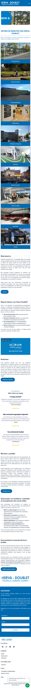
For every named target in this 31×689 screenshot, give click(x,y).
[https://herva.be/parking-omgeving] (15, 133)
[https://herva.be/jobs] (15, 18)
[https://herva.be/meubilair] (15, 216)
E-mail (4, 621)
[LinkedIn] (10, 647)
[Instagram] (6, 647)
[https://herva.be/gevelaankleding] (15, 92)
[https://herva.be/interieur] (15, 154)
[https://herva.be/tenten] (15, 236)
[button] (29, 3)
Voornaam (4, 615)
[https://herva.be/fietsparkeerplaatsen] (15, 51)
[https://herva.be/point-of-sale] (15, 195)
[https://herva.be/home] (10, 3)
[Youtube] (14, 647)
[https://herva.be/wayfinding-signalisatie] (15, 113)
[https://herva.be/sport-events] (15, 175)
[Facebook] (2, 647)
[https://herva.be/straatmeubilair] (15, 71)
